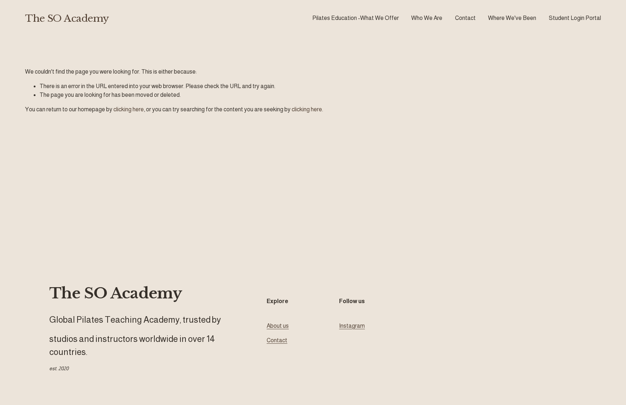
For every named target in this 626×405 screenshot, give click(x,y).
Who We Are (426, 18)
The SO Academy (67, 18)
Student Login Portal (575, 18)
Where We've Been (512, 18)
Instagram (352, 326)
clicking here (128, 109)
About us (278, 326)
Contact (465, 18)
